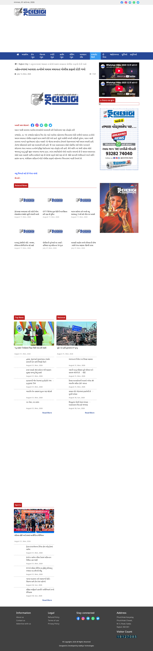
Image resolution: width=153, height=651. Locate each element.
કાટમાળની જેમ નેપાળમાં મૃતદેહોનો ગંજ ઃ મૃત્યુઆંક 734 (40, 382)
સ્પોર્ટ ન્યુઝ (52, 56)
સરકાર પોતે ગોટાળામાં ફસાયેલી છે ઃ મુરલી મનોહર (81, 393)
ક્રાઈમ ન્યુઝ (62, 56)
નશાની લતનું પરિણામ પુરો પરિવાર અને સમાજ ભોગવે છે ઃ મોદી (81, 371)
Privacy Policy (53, 623)
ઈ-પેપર (104, 56)
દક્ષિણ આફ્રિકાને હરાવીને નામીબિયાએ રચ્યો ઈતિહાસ (40, 591)
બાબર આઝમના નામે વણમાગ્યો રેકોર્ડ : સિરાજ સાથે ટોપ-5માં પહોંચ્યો (38, 580)
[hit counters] (127, 636)
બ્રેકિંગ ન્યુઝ (72, 56)
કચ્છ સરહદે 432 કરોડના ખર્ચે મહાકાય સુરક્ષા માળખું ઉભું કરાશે (38, 371)
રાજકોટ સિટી (94, 56)
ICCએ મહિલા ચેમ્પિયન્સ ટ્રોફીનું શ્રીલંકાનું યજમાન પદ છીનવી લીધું (39, 569)
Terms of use (53, 620)
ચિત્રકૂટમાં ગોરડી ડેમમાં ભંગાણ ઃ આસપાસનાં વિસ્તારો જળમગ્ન (79, 403)
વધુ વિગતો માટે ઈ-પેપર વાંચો (26, 173)
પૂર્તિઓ (124, 54)
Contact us (20, 620)
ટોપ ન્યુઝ (32, 56)
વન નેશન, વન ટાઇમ (32, 402)
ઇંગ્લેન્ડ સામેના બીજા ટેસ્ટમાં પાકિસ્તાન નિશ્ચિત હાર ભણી (38, 558)
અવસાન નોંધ (83, 56)
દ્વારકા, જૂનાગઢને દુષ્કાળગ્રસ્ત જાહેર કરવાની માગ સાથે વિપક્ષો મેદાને (38, 360)
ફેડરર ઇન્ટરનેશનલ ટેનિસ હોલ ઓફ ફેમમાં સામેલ (39, 548)
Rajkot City (23, 64)
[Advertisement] (76, 35)
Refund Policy (53, 617)
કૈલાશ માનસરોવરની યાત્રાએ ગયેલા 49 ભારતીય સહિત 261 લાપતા (81, 382)
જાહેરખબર (114, 54)
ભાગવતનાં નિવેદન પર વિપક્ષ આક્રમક (81, 359)
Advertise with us (23, 623)
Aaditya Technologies (86, 646)
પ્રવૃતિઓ (133, 54)
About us (20, 617)
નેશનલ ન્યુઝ (42, 56)
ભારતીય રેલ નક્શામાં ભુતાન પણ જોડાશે (39, 391)
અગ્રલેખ (25, 54)
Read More (47, 413)
